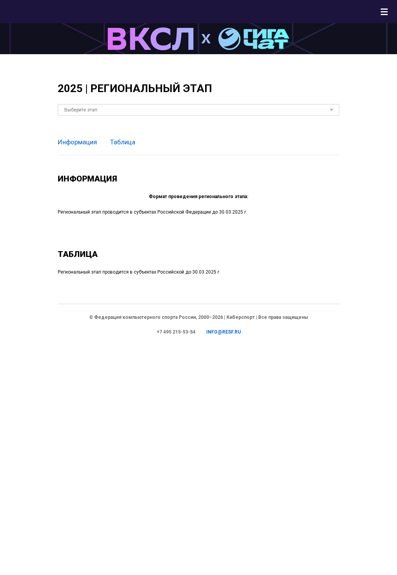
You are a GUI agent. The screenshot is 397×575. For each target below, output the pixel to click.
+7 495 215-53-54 (176, 332)
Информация (77, 142)
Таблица (122, 142)
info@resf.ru (223, 332)
